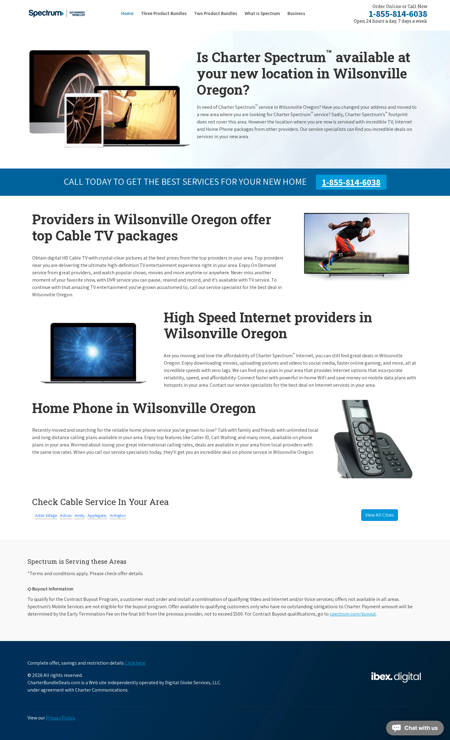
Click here (135, 663)
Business (296, 13)
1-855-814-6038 (398, 13)
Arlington (118, 515)
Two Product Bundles (215, 13)
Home (127, 13)
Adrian (66, 515)
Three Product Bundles (165, 13)
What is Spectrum (262, 13)
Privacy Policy (60, 718)
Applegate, (97, 515)
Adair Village (46, 515)
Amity (79, 515)
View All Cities (379, 515)
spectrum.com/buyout (353, 614)
